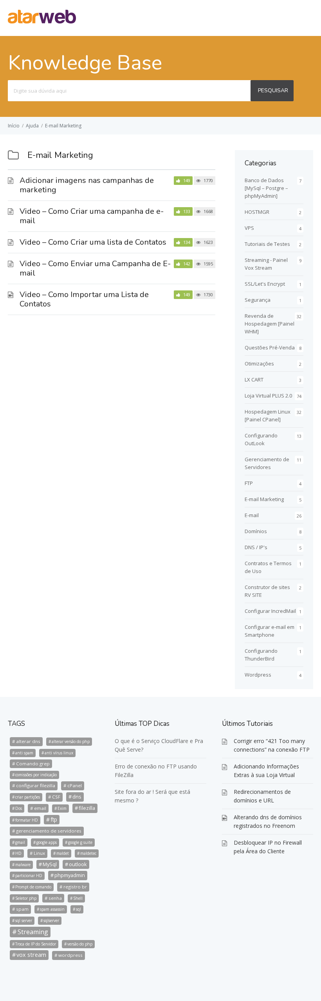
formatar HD (26, 820)
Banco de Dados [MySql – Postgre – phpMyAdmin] (266, 188)
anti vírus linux (59, 753)
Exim (62, 808)
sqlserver (51, 920)
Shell (78, 898)
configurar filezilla (35, 785)
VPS (249, 227)
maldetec (88, 853)
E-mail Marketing (63, 125)
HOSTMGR (257, 211)
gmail (20, 842)
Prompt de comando (33, 887)
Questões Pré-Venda (270, 347)
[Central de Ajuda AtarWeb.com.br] (42, 21)
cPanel (74, 785)
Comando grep (33, 763)
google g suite (80, 842)
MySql (50, 864)
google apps (46, 842)
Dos (18, 808)
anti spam (24, 753)
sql (78, 909)
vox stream (31, 954)
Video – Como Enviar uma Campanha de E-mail (95, 268)
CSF (56, 797)
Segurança (258, 299)
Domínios (256, 531)
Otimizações (259, 363)
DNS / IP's (256, 547)
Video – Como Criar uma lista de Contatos (93, 242)
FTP (249, 483)
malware (23, 864)
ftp (53, 819)
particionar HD (28, 875)
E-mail (252, 515)
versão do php (79, 944)
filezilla (87, 807)
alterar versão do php (71, 741)
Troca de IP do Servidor (35, 944)
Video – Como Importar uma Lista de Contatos (84, 299)
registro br (75, 887)
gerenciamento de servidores (48, 831)
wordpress (70, 955)
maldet (62, 853)
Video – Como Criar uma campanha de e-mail (92, 216)
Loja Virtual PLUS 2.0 (268, 395)
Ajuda (32, 125)
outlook (78, 864)
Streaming (33, 932)
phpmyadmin (69, 875)
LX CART (254, 379)
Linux (39, 853)
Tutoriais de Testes (267, 243)
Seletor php (25, 898)
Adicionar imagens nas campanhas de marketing (87, 185)
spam (22, 909)
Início (14, 125)
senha (55, 898)
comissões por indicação (36, 774)
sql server (23, 920)
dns (76, 796)
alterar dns (28, 741)
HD (18, 853)
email (40, 808)
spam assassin (52, 909)
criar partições (27, 797)
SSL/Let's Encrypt (265, 283)
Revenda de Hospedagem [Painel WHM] (269, 323)
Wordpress (258, 674)
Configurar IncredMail (270, 610)
